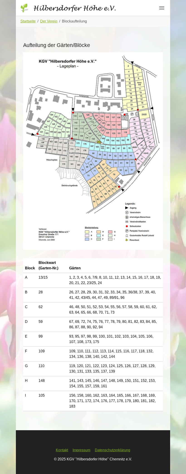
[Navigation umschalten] (162, 8)
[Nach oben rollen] (176, 464)
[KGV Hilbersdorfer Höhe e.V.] (69, 7)
